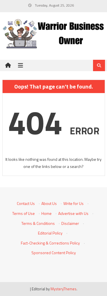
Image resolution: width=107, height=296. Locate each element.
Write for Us (73, 203)
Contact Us (26, 203)
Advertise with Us (73, 213)
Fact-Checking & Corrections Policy (50, 243)
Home (46, 213)
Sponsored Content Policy (53, 253)
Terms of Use (23, 213)
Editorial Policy (50, 233)
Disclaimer (70, 223)
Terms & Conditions (38, 223)
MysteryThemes (63, 289)
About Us (49, 203)
